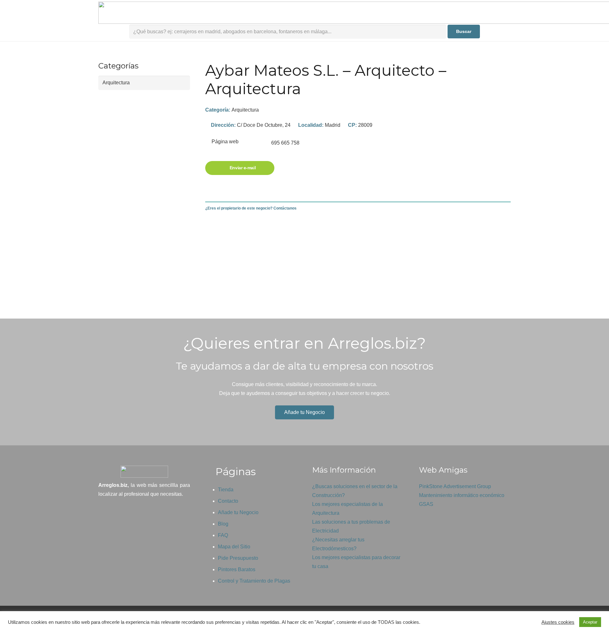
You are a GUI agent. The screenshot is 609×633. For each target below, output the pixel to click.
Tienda (225, 489)
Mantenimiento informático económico (461, 495)
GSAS (426, 504)
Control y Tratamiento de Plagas (254, 581)
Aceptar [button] (590, 622)
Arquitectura (245, 110)
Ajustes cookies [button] (557, 622)
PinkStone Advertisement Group (455, 486)
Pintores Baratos (236, 569)
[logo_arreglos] (144, 472)
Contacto (228, 501)
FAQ (223, 535)
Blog (223, 523)
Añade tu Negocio (238, 512)
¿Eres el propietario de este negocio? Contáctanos (251, 208)
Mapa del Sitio (234, 546)
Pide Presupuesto (238, 558)
